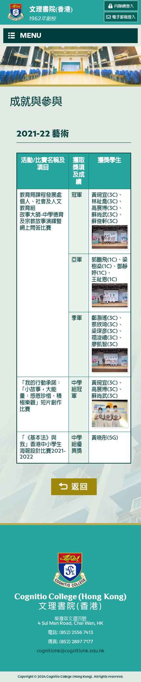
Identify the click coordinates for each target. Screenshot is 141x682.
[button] (70, 35)
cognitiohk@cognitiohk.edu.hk (70, 651)
